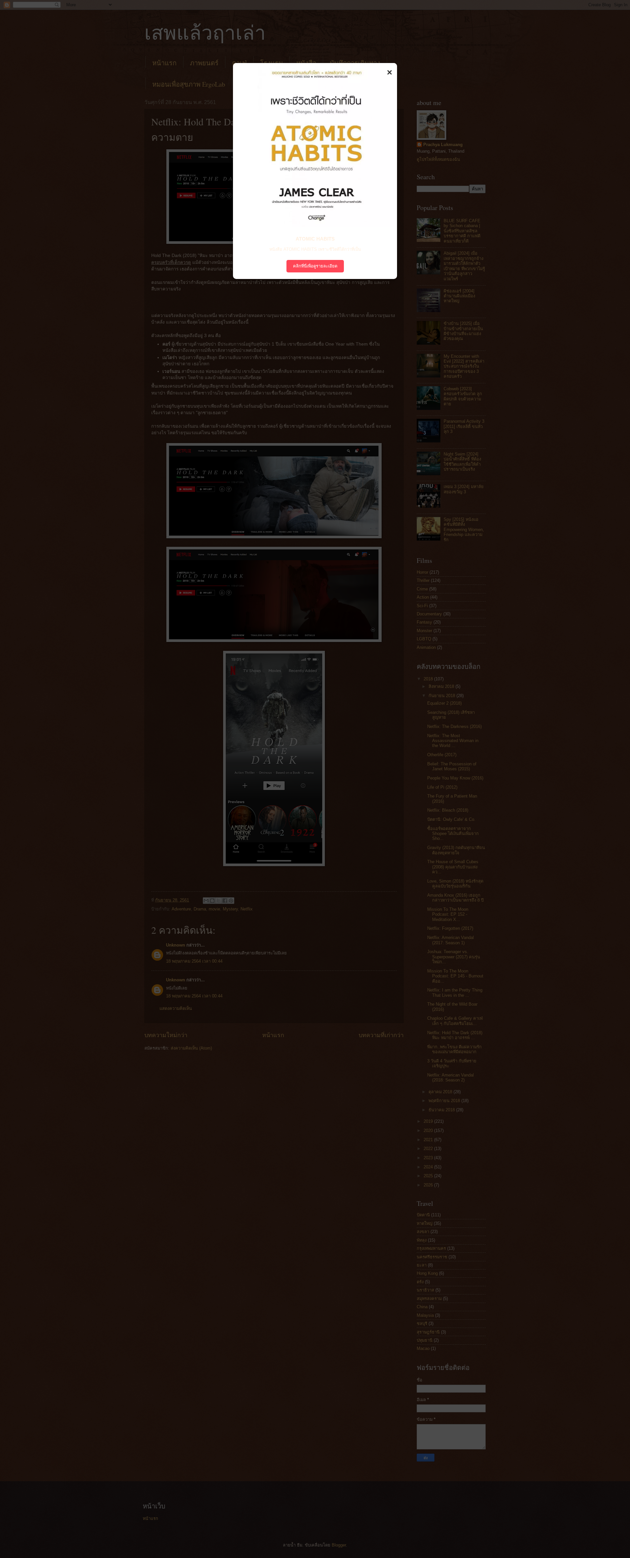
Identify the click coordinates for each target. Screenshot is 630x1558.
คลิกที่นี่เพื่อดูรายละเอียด (315, 266)
